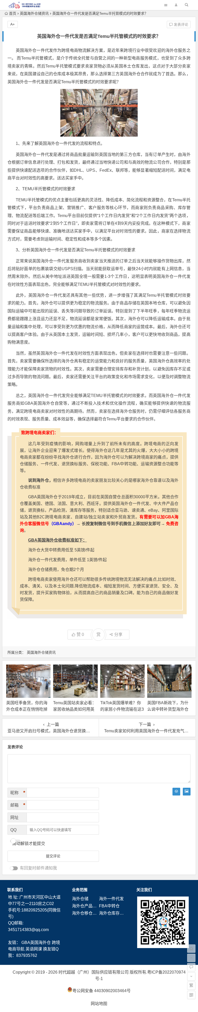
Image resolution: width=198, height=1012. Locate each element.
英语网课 (34, 949)
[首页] (191, 948)
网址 (14, 817)
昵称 (17, 792)
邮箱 (17, 805)
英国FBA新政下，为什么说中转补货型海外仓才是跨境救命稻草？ (167, 709)
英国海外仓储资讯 (34, 13)
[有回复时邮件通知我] (14, 868)
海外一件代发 (111, 899)
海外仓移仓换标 (86, 913)
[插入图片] (187, 791)
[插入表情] (176, 791)
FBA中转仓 (109, 906)
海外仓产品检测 (86, 906)
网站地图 (99, 1003)
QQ (13, 830)
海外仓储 (80, 899)
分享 (118, 634)
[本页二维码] (191, 995)
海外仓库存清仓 (113, 913)
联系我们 (15, 889)
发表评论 (180, 24)
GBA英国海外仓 (36, 942)
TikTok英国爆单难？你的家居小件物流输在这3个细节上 (122, 709)
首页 (12, 13)
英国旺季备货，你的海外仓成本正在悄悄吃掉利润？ (26, 709)
